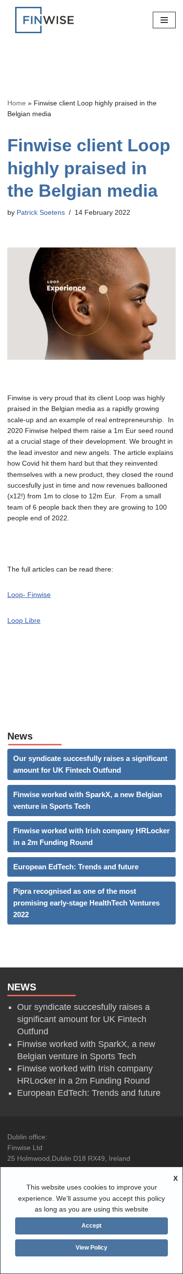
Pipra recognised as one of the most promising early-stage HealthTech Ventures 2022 (86, 903)
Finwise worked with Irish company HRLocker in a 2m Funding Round (91, 836)
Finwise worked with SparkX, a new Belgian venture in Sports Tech (87, 800)
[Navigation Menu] (164, 20)
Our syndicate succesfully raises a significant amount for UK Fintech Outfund (90, 764)
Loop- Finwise (29, 594)
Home (16, 103)
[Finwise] (44, 20)
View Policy (91, 1247)
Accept (91, 1225)
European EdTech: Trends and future (76, 867)
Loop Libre (24, 620)
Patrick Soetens (41, 212)
